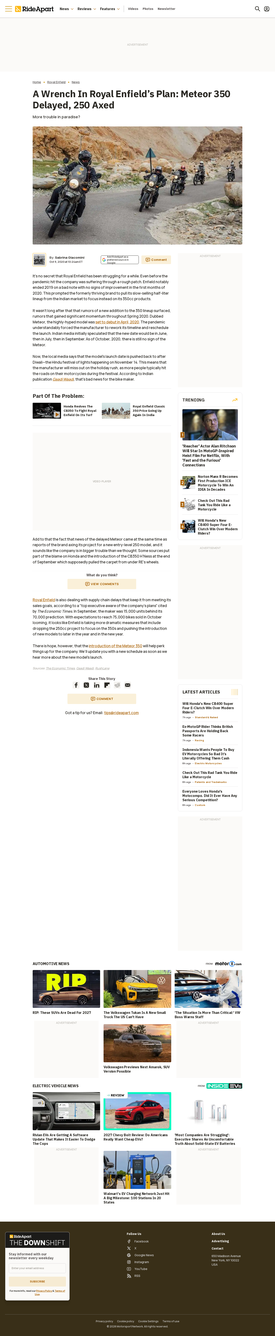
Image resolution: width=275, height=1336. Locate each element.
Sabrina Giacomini (69, 257)
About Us (218, 1234)
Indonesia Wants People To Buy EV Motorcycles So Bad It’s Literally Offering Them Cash (208, 753)
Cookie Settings (148, 1321)
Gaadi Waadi (85, 668)
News (64, 9)
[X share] (86, 685)
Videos (133, 9)
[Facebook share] (76, 685)
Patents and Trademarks (211, 782)
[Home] (35, 8)
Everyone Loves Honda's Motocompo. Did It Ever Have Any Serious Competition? (209, 795)
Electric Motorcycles (208, 763)
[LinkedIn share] (96, 685)
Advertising (220, 1241)
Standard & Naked (206, 717)
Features (107, 9)
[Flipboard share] (107, 685)
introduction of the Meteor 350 (115, 645)
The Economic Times (60, 668)
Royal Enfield (56, 82)
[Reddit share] (117, 685)
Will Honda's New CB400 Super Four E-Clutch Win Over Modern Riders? (208, 707)
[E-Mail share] (127, 685)
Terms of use (170, 1321)
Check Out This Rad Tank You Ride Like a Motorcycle (209, 774)
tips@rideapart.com (121, 712)
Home (37, 82)
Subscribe (37, 1281)
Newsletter (166, 9)
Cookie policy (125, 1321)
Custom (200, 805)
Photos (148, 9)
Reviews (85, 9)
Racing (199, 740)
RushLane (102, 668)
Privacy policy (104, 1321)
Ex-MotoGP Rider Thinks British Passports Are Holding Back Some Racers (207, 730)
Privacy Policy (44, 1290)
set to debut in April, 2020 (117, 322)
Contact (217, 1248)
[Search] (257, 8)
